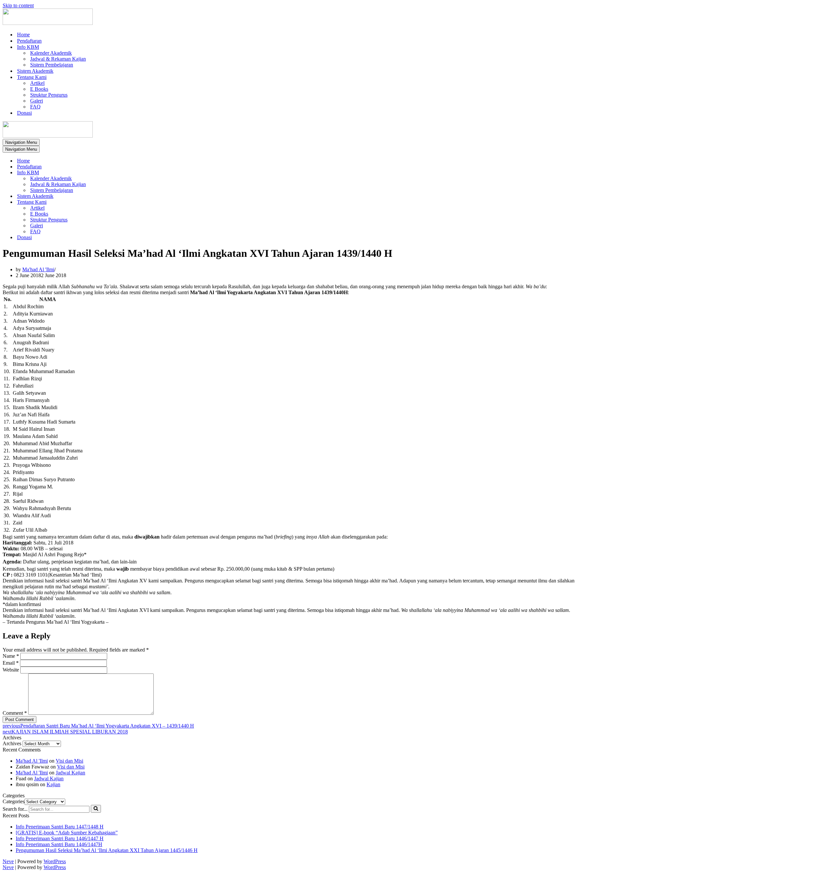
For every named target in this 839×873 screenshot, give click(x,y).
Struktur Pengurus (49, 95)
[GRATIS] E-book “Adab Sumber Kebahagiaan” (67, 832)
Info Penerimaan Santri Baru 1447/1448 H (60, 826)
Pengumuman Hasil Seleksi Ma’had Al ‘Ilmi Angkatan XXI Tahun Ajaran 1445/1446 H (107, 850)
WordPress (55, 861)
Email (11, 663)
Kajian (53, 784)
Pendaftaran (29, 41)
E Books (39, 89)
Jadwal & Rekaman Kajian (58, 59)
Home (23, 34)
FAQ (35, 106)
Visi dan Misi (69, 761)
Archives (12, 743)
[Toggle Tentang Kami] (117, 202)
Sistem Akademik (35, 71)
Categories (14, 801)
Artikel (37, 83)
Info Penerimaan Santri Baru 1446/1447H (59, 844)
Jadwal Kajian (70, 772)
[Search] (96, 809)
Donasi (24, 113)
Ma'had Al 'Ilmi (38, 269)
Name (11, 656)
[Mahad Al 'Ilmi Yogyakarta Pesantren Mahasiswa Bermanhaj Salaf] (48, 23)
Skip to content (18, 5)
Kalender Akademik (51, 53)
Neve (8, 861)
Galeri (36, 101)
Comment (15, 713)
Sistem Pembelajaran (51, 64)
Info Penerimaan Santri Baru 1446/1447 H (60, 838)
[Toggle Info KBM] (117, 173)
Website (11, 670)
